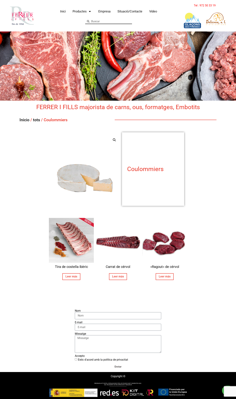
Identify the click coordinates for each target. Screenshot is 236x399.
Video (153, 11)
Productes (80, 11)
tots (36, 120)
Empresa (104, 11)
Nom (78, 310)
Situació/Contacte (129, 11)
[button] (114, 140)
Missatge (80, 333)
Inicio (24, 120)
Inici (63, 11)
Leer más (71, 276)
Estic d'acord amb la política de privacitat (103, 359)
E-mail (78, 322)
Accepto (80, 356)
